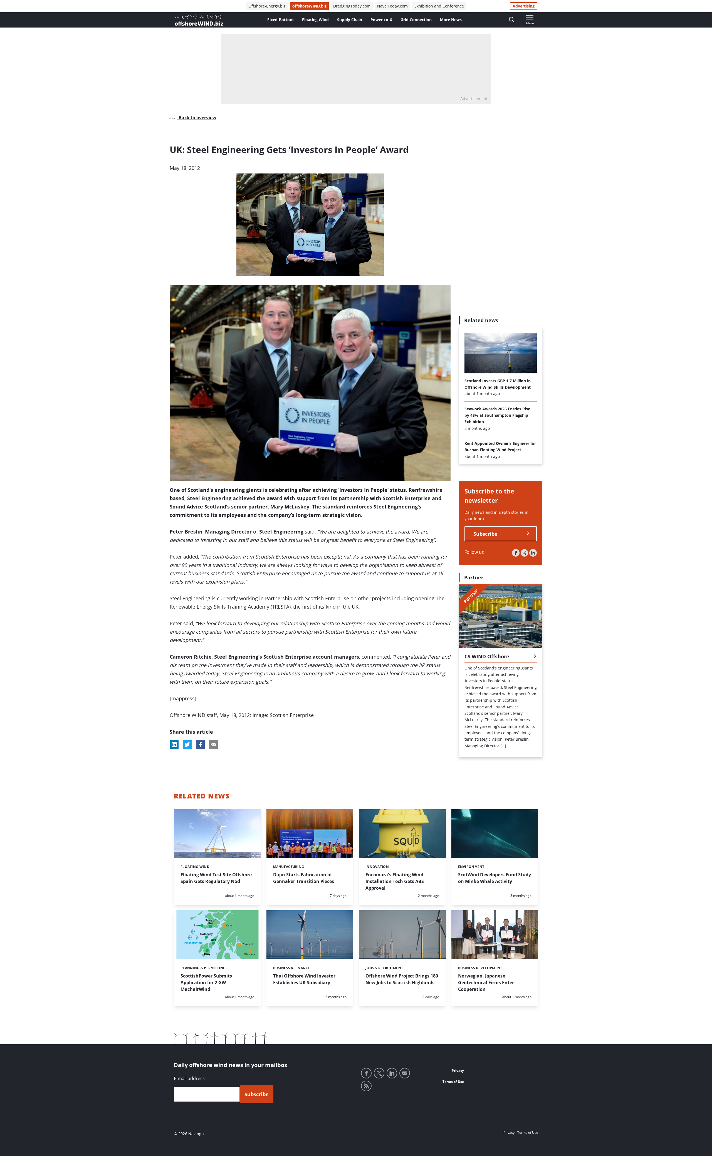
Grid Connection (416, 19)
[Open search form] (511, 20)
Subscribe (485, 533)
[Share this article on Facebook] (200, 744)
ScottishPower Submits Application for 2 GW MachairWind (206, 982)
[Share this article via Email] (213, 744)
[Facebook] (516, 552)
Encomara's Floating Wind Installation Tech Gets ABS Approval (394, 881)
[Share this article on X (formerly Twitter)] (187, 744)
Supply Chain (349, 19)
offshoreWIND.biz (309, 6)
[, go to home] (199, 20)
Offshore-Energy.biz (267, 6)
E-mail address (189, 1078)
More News (451, 19)
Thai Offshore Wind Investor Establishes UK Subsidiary (304, 979)
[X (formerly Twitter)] (524, 552)
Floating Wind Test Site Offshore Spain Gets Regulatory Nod (216, 878)
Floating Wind (315, 19)
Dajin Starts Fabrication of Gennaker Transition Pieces (303, 878)
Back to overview (196, 118)
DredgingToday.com (351, 6)
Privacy (458, 1070)
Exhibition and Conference (439, 6)
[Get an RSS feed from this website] (366, 1086)
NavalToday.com (392, 6)
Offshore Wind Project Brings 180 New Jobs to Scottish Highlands (401, 979)
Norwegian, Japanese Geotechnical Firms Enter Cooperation (486, 982)
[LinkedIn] (533, 552)
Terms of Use (453, 1081)
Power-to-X (381, 19)
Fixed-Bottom (280, 19)
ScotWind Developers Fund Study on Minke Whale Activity (494, 878)
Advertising (524, 6)
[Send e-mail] (404, 1073)
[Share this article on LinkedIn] (174, 744)
